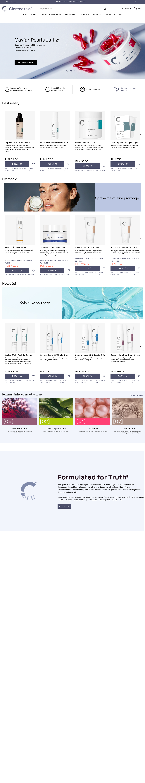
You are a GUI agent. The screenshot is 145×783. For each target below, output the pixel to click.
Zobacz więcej (136, 395)
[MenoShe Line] (19, 425)
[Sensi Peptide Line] (56, 425)
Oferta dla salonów (11, 2)
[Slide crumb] (67, 70)
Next (140, 134)
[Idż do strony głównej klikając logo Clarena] (17, 8)
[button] (136, 2)
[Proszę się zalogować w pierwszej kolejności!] (33, 164)
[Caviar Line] (92, 425)
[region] (72, 89)
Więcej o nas (64, 506)
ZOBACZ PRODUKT (25, 62)
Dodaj (15, 164)
